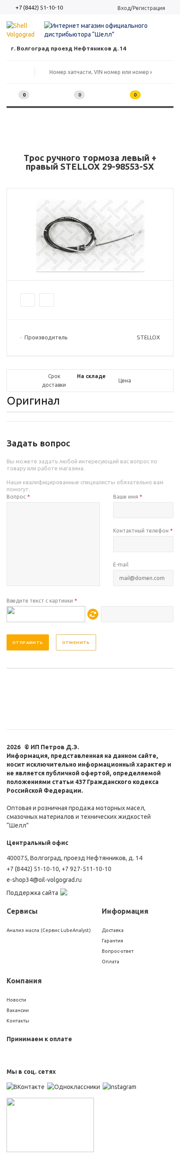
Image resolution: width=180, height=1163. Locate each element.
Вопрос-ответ (118, 951)
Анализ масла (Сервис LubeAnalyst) (49, 930)
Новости (16, 999)
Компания (24, 981)
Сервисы (22, 911)
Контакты (18, 1020)
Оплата (110, 961)
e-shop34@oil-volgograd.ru (44, 879)
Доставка (113, 930)
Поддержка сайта (32, 892)
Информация (125, 911)
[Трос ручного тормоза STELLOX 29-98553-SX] (90, 270)
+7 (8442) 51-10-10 (39, 7)
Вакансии (18, 1010)
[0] (65, 95)
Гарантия (112, 940)
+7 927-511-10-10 (86, 868)
